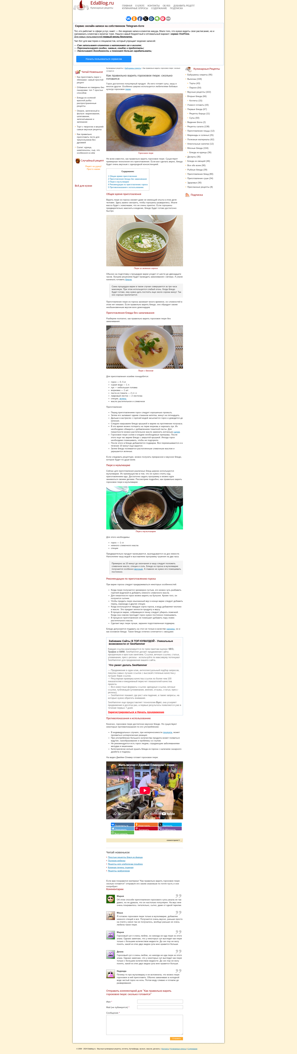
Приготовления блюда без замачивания (127, 179)
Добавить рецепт (184, 5)
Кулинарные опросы (135, 8)
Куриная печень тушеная (120, 867)
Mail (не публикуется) (117, 1007)
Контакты (154, 5)
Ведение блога (194, 122)
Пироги (193, 87)
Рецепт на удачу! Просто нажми (93, 167)
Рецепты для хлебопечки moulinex (125, 864)
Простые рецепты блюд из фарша (125, 857)
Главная (127, 5)
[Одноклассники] (146, 824)
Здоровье (192, 182)
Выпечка (191, 79)
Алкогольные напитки (198, 144)
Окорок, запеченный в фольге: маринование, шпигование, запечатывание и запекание (88, 116)
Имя (109, 1001)
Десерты (191, 156)
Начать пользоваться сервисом (104, 59)
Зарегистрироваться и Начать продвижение (136, 712)
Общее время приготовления (122, 176)
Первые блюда (194, 109)
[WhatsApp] (122, 832)
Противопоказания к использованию (126, 187)
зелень (122, 398)
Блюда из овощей (196, 161)
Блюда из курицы (198, 152)
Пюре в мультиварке (118, 182)
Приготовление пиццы (198, 131)
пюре (128, 89)
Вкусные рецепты (196, 92)
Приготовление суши (198, 178)
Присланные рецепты (198, 187)
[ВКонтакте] (122, 824)
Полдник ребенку (116, 860)
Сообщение (113, 1013)
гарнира (170, 629)
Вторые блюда (194, 96)
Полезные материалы (198, 139)
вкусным (138, 569)
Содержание (159, 8)
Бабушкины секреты (133, 68)
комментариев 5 (173, 840)
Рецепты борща (197, 113)
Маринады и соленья (198, 135)
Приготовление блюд (198, 174)
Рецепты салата (195, 126)
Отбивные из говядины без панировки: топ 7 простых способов (90, 90)
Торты (192, 83)
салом (177, 432)
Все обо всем (194, 165)
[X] (170, 824)
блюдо (128, 279)
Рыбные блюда (195, 169)
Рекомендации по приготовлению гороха (128, 184)
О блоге (139, 5)
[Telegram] (122, 828)
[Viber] (170, 828)
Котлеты (193, 100)
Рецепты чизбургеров (119, 871)
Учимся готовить (195, 105)
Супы (192, 118)
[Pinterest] (146, 828)
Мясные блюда (195, 148)
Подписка (176, 8)
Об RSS (166, 5)
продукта (167, 732)
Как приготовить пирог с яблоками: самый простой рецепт (90, 80)
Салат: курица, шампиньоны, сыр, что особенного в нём (88, 150)
